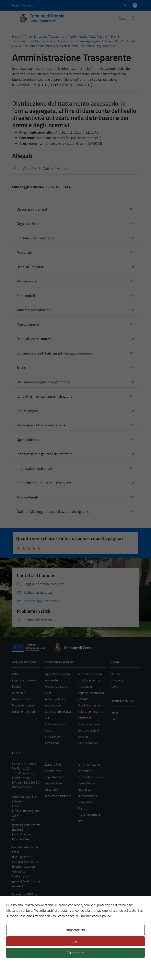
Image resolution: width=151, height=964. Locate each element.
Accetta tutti (75, 952)
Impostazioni (75, 929)
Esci (75, 941)
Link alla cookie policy (95, 916)
